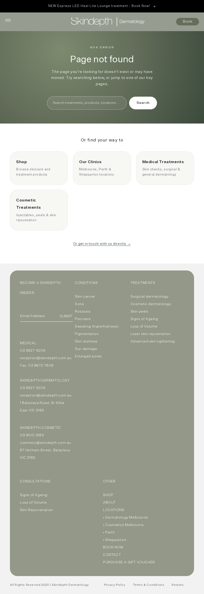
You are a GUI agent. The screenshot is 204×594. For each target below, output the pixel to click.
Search (143, 103)
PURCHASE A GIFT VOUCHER (129, 562)
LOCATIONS (113, 510)
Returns (178, 585)
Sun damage (86, 349)
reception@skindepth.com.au (46, 358)
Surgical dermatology (150, 296)
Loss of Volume (144, 326)
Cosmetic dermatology (151, 304)
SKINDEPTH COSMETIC (40, 428)
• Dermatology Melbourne (125, 517)
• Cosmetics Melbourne (123, 525)
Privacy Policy (114, 585)
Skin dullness (86, 341)
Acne (79, 304)
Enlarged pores (88, 356)
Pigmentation (87, 334)
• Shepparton (114, 540)
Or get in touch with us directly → (102, 244)
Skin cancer (85, 296)
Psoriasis (83, 319)
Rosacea (82, 311)
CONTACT (112, 555)
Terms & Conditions (148, 585)
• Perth (109, 532)
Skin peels (139, 311)
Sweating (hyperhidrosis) (96, 326)
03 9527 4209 (32, 350)
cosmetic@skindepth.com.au (45, 443)
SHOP (108, 495)
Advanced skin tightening (153, 341)
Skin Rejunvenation (36, 510)
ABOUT (109, 502)
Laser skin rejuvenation (151, 334)
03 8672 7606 (40, 365)
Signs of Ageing (144, 319)
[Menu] (7, 20)
